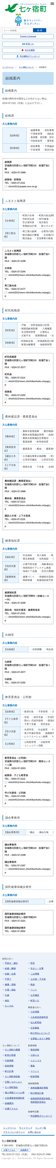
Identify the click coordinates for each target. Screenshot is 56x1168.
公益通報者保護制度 (14, 1098)
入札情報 (34, 1012)
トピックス (35, 1060)
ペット (33, 990)
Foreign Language (28, 36)
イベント (34, 1071)
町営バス (30, 44)
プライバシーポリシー (14, 1132)
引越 (7, 995)
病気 (7, 1000)
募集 (32, 1066)
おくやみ (9, 1006)
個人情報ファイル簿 (14, 1092)
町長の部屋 (10, 1055)
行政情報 (9, 1060)
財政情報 (9, 1066)
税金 (32, 984)
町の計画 (9, 1071)
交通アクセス (11, 1108)
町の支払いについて (40, 1033)
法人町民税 (35, 1022)
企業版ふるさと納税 (40, 1038)
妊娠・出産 (10, 974)
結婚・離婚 (10, 968)
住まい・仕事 (37, 968)
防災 (32, 963)
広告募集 (34, 1028)
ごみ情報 (34, 974)
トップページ (8, 67)
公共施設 (34, 995)
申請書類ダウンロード (30, 56)
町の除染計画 (37, 1093)
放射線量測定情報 (39, 1088)
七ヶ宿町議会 (11, 1087)
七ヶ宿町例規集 (12, 1076)
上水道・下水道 (38, 979)
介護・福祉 (10, 990)
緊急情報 (34, 1049)
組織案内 (9, 1103)
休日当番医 (30, 50)
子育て (8, 979)
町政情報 (34, 1076)
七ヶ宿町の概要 (12, 1049)
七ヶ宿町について (26, 67)
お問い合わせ (34, 1132)
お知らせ (34, 1055)
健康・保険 (10, 984)
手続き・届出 (11, 963)
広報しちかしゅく (13, 1082)
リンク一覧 (40, 1128)
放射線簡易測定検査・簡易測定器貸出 (41, 1100)
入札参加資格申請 (39, 1017)
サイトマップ (25, 1128)
